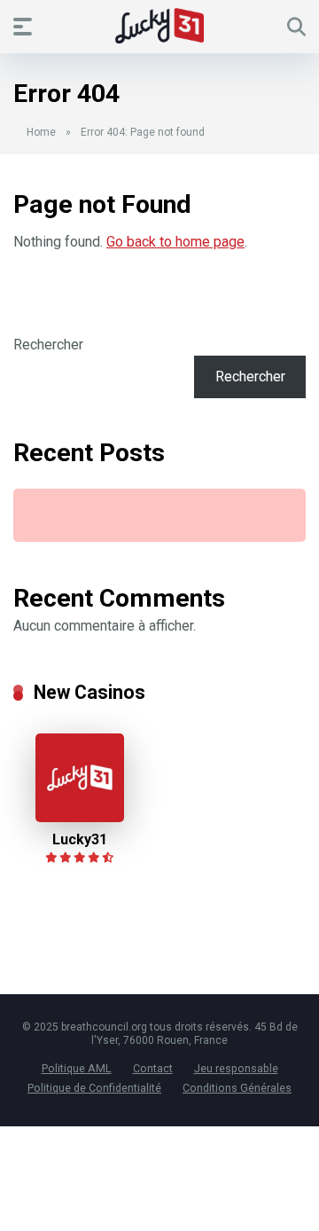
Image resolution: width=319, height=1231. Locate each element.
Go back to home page (175, 241)
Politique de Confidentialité (94, 1087)
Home (41, 132)
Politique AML (77, 1068)
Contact (153, 1068)
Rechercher (48, 344)
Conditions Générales (237, 1087)
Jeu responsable (236, 1068)
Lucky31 (79, 839)
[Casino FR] (159, 25)
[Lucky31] (79, 817)
